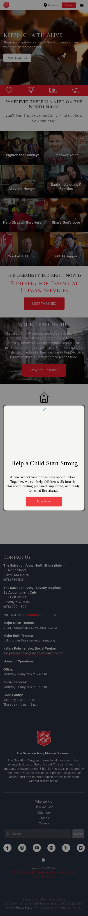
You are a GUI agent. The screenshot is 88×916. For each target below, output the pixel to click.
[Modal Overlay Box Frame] (44, 458)
